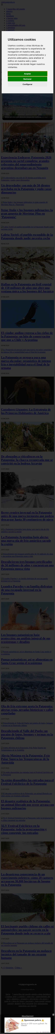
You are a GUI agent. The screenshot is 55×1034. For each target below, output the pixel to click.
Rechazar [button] (27, 79)
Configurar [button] (27, 84)
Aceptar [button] (27, 74)
